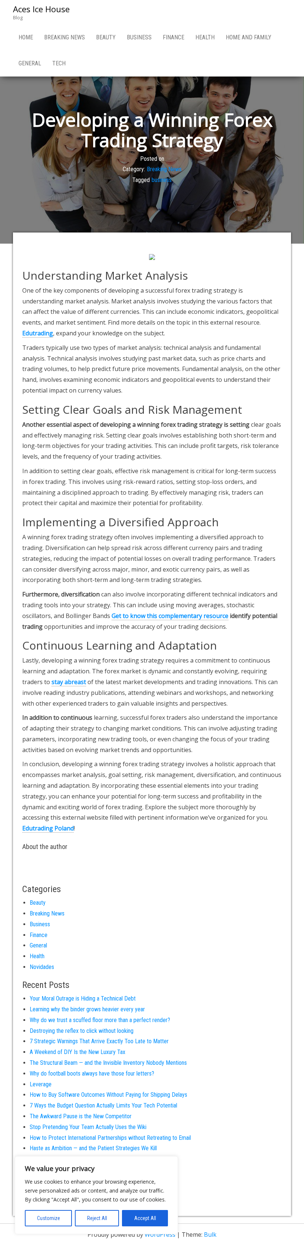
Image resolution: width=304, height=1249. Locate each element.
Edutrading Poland (48, 828)
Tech (59, 63)
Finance (173, 37)
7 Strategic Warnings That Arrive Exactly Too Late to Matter (99, 1041)
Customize (48, 1218)
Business (139, 37)
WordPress (160, 1234)
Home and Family (248, 37)
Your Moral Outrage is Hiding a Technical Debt (83, 998)
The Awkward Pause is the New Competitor (81, 1116)
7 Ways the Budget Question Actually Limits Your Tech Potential (103, 1105)
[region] (96, 1195)
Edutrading (37, 333)
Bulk (210, 1234)
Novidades (42, 966)
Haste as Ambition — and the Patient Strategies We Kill (93, 1148)
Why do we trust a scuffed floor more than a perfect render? (100, 1020)
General (30, 63)
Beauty (106, 37)
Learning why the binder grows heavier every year (87, 1009)
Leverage (41, 1084)
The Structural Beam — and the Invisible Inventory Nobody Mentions (108, 1062)
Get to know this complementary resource (170, 616)
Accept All (145, 1218)
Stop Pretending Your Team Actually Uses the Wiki (88, 1127)
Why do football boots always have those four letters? (92, 1073)
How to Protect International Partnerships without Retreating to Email (110, 1137)
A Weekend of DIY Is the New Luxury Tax (77, 1052)
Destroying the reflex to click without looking (81, 1030)
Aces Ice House (41, 8)
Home (26, 37)
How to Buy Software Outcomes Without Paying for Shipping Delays (108, 1094)
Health (205, 37)
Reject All (97, 1218)
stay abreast (69, 682)
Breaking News (64, 37)
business (162, 179)
